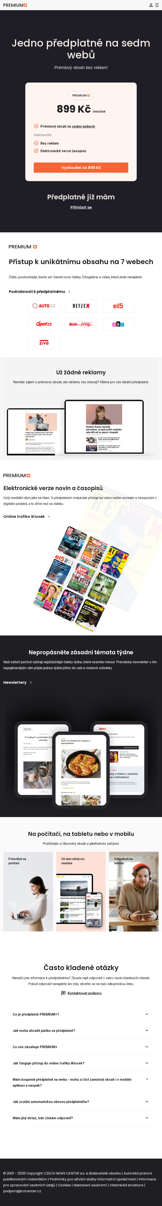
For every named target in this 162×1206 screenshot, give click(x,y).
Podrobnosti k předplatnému (37, 291)
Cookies (64, 1185)
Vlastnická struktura (126, 1185)
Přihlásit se (81, 207)
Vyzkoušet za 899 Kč (81, 167)
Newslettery (15, 682)
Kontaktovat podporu (84, 993)
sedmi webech (83, 126)
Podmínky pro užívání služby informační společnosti (93, 1179)
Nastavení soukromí (90, 1185)
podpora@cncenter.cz (22, 1191)
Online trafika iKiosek (24, 516)
